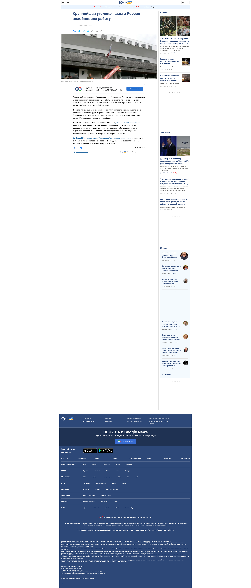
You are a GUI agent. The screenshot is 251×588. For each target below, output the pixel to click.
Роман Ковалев (166, 369)
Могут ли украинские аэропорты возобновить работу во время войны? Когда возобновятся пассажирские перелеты (173, 201)
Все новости (185, 458)
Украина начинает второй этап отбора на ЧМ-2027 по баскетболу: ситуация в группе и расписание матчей (170, 61)
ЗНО (128, 477)
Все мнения (166, 375)
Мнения (163, 248)
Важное (163, 12)
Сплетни (96, 508)
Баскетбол (97, 471)
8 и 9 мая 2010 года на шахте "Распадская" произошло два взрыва (102, 138)
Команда (108, 418)
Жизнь (114, 458)
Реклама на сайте (88, 421)
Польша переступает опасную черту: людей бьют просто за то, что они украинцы (170, 324)
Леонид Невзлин (166, 355)
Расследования (135, 458)
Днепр (118, 464)
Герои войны (98, 7)
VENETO (137, 7)
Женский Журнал (130, 508)
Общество (167, 458)
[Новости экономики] (123, 152)
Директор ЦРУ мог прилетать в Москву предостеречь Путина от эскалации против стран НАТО (174, 168)
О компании (87, 418)
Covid (115, 501)
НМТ (136, 477)
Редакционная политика (81, 152)
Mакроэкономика (106, 495)
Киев (84, 464)
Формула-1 (128, 471)
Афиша (85, 508)
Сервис (124, 483)
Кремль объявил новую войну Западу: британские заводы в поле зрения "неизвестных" (171, 350)
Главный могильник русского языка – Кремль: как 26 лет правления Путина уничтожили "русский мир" (170, 255)
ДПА (119, 477)
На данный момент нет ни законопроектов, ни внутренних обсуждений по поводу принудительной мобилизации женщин (174, 188)
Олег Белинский (166, 260)
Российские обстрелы (150, 7)
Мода (117, 508)
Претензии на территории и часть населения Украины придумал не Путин (171, 268)
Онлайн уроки (108, 477)
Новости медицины (89, 501)
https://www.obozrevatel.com (126, 541)
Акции (114, 483)
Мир (97, 458)
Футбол (85, 471)
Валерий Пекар (166, 273)
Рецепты (86, 489)
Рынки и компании (84, 23)
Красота (107, 508)
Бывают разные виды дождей (170, 83)
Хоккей (108, 471)
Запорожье (106, 464)
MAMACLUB (104, 501)
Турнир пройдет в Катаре (168, 67)
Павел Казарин (166, 286)
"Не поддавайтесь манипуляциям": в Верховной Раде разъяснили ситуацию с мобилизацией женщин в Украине (175, 181)
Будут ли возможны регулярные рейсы (172, 207)
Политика (82, 458)
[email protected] (84, 573)
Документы (108, 421)
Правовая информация (134, 418)
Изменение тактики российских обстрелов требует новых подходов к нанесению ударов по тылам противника (171, 337)
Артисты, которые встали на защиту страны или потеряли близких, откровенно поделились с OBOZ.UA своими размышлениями (174, 48)
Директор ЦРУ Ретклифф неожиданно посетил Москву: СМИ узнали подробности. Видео (174, 161)
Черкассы (129, 464)
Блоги (149, 458)
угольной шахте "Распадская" (128, 122)
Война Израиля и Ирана (125, 7)
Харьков (94, 464)
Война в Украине (110, 7)
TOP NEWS (165, 132)
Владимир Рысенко (167, 329)
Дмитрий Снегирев (167, 342)
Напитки (97, 489)
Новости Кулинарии (112, 489)
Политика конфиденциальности (159, 418)
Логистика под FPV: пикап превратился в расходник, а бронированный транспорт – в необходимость (171, 364)
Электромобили (101, 483)
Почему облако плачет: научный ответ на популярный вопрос (170, 78)
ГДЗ (84, 477)
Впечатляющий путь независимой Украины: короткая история (170, 281)
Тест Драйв (86, 483)
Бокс (117, 471)
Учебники (95, 477)
